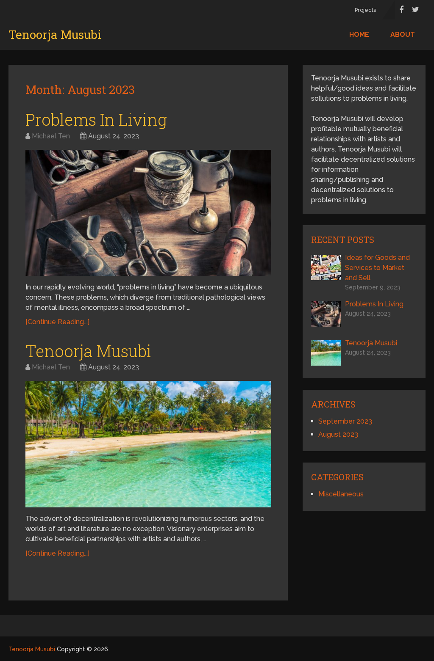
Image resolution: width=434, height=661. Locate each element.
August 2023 (338, 434)
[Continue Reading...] (57, 322)
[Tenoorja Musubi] (148, 444)
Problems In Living (96, 119)
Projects (365, 10)
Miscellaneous (341, 494)
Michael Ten (51, 136)
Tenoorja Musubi (54, 35)
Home (359, 34)
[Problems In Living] (148, 213)
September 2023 (345, 421)
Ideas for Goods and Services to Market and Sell (377, 267)
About (402, 34)
